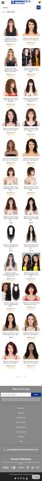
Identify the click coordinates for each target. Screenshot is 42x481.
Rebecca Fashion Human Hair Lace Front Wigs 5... (11, 129)
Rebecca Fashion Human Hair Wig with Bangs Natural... (31, 99)
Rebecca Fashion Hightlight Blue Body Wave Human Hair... (11, 274)
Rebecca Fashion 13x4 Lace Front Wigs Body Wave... (11, 304)
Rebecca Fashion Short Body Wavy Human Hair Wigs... (11, 188)
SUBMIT (36, 394)
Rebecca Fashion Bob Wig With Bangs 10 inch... (31, 303)
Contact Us (21, 413)
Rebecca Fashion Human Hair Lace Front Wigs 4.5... (31, 39)
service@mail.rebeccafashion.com (22, 449)
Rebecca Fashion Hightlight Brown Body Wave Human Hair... (11, 39)
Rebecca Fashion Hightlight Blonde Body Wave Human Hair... (11, 69)
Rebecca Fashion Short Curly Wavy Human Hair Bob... (31, 129)
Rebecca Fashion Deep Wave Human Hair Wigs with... (11, 218)
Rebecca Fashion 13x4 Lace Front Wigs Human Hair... (31, 274)
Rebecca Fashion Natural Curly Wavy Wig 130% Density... (11, 99)
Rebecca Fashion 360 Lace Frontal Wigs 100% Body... (31, 69)
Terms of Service (21, 432)
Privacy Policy (21, 418)
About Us (21, 408)
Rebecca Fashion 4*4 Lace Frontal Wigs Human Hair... (11, 333)
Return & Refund (21, 422)
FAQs (21, 441)
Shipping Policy (21, 427)
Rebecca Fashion (18, 474)
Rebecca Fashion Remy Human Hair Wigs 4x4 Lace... (11, 246)
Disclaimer (21, 437)
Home (4, 12)
